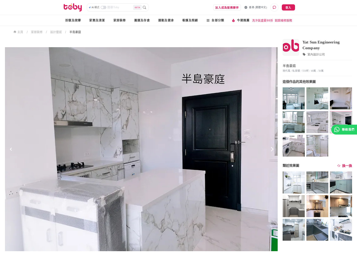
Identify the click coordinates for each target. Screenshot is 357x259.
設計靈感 (56, 32)
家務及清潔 (97, 20)
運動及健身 (166, 20)
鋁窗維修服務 (283, 20)
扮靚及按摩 (73, 20)
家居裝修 (119, 20)
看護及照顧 (190, 20)
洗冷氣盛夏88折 (262, 20)
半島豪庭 (75, 32)
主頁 (20, 32)
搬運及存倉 (142, 20)
